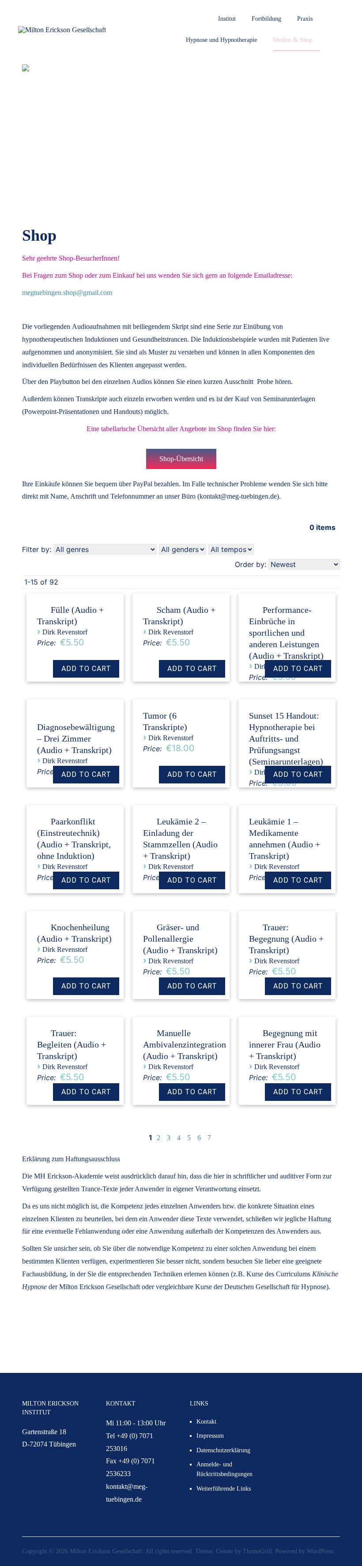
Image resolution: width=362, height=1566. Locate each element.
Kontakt (206, 1421)
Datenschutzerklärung (223, 1450)
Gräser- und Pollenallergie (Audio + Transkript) (180, 938)
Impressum (210, 1435)
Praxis (305, 18)
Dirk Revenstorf (64, 632)
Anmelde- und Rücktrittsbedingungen (224, 1469)
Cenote (224, 1551)
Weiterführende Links (223, 1488)
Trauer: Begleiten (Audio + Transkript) (71, 1044)
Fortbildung (266, 18)
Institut (227, 18)
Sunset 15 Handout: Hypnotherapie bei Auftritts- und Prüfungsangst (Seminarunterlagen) (286, 738)
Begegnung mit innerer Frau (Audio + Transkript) (285, 1044)
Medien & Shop (293, 40)
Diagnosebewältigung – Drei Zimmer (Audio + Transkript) (76, 738)
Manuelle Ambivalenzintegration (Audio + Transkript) (184, 1044)
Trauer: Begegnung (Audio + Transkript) (286, 938)
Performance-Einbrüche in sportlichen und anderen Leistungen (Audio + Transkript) (286, 632)
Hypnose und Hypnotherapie (221, 40)
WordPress (320, 1551)
